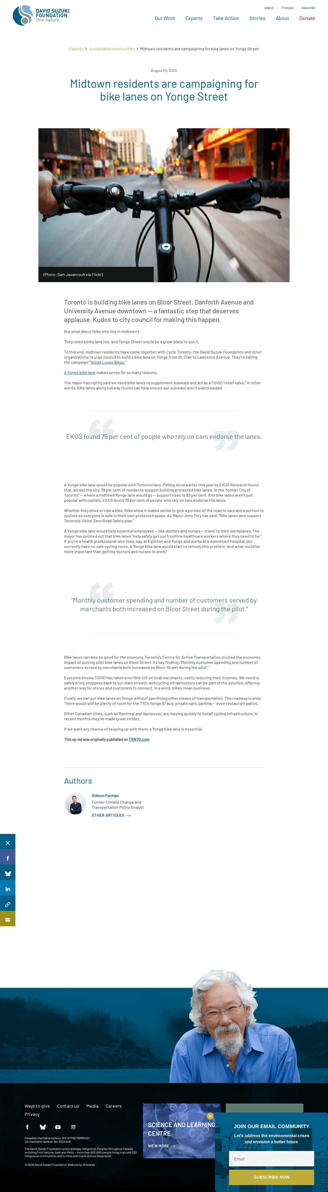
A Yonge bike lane (80, 372)
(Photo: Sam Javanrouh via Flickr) (73, 274)
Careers (114, 1106)
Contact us (68, 1106)
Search (269, 7)
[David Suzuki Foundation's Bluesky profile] (42, 1126)
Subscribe (308, 7)
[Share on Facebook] (7, 857)
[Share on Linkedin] (7, 887)
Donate (307, 18)
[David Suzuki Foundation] (41, 15)
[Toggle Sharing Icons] (7, 841)
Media (92, 1106)
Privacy (32, 1114)
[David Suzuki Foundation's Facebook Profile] (27, 1126)
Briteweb (89, 1164)
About (282, 18)
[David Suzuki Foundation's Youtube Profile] (58, 1126)
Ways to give (37, 1106)
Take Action (226, 18)
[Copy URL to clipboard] (7, 903)
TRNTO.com (139, 739)
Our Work (165, 18)
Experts (194, 18)
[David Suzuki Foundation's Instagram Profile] (73, 1126)
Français (288, 7)
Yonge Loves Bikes (107, 362)
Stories (257, 18)
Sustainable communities (112, 48)
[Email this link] (7, 918)
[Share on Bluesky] (7, 872)
